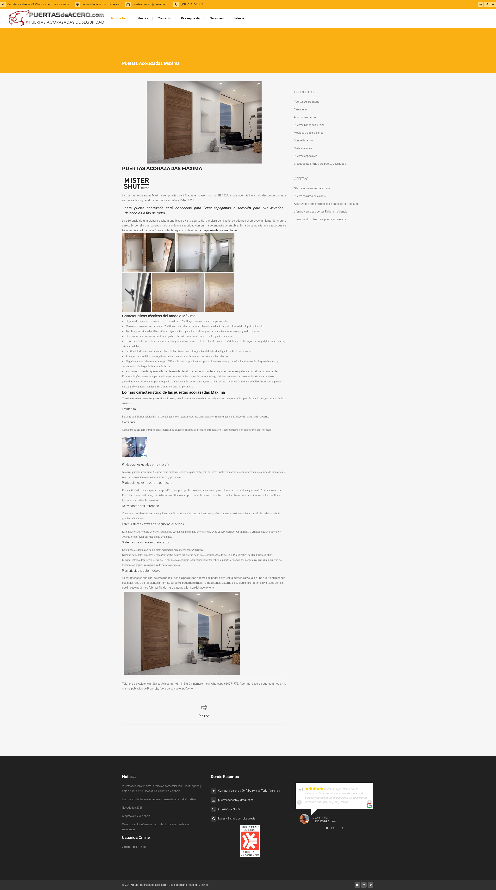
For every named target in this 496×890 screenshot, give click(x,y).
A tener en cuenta (305, 117)
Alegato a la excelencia (136, 816)
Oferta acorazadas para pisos (312, 188)
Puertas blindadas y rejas (309, 125)
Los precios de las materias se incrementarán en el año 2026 (159, 799)
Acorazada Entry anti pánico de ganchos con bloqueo (326, 203)
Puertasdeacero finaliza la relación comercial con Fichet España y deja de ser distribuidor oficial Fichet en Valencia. (162, 788)
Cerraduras (301, 109)
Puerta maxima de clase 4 (310, 196)
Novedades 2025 (132, 807)
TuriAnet (202, 884)
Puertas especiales (305, 156)
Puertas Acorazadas (306, 101)
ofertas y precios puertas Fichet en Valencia (320, 211)
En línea (134, 846)
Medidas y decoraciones (308, 132)
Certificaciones (303, 148)
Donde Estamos (303, 140)
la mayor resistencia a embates (218, 230)
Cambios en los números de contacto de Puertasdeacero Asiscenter (156, 827)
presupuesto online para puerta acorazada (320, 163)
